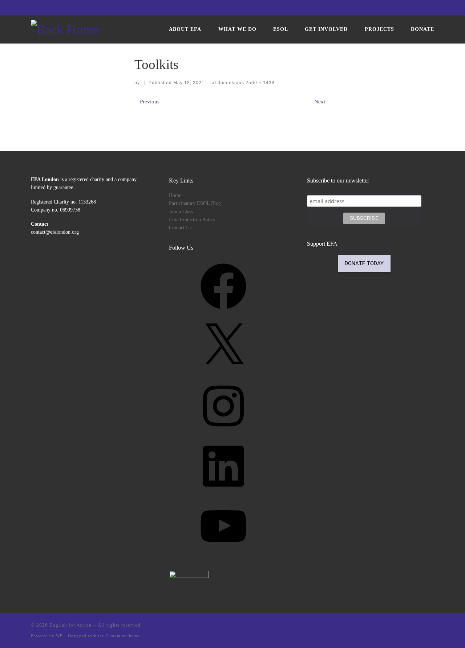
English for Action (70, 625)
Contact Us (180, 227)
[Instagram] (223, 431)
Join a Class (181, 211)
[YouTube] (223, 551)
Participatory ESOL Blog (195, 203)
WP (59, 635)
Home (175, 195)
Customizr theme (123, 635)
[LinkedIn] (223, 492)
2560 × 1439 (259, 82)
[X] (223, 371)
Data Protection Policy (192, 219)
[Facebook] (223, 312)
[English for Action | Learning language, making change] (65, 28)
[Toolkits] (232, 116)
